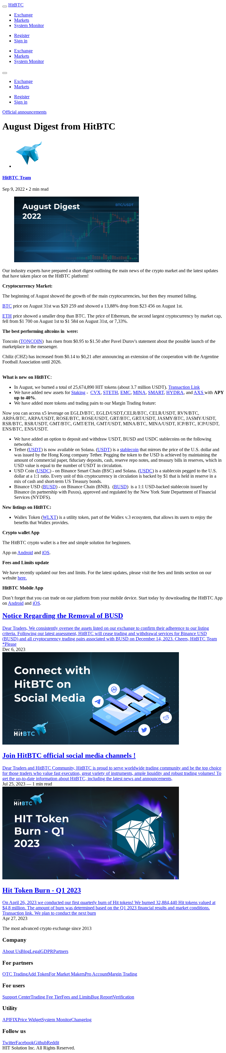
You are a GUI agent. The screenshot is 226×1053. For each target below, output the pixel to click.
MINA (139, 392)
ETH (7, 315)
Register (21, 35)
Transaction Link (184, 387)
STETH (110, 392)
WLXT (49, 517)
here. (22, 577)
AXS (199, 392)
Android (25, 552)
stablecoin (129, 449)
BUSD (49, 486)
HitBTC (16, 4)
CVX (95, 392)
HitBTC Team (16, 177)
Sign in (20, 40)
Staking (78, 392)
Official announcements (24, 111)
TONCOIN (31, 341)
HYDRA (175, 392)
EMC (125, 392)
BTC (7, 305)
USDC (43, 470)
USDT (35, 449)
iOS (45, 552)
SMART (156, 392)
